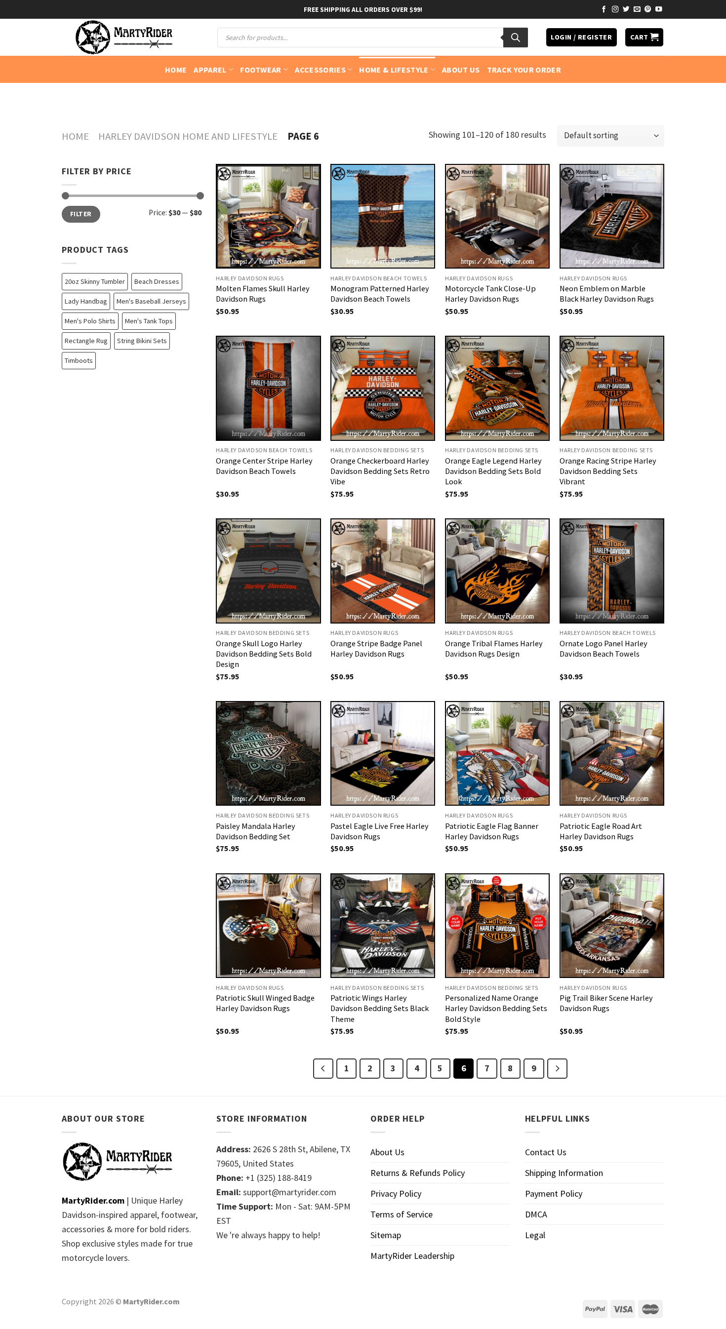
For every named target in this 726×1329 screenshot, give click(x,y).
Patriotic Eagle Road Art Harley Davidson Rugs (601, 831)
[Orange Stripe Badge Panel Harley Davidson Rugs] (382, 570)
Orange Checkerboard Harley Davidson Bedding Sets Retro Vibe (380, 471)
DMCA (536, 1214)
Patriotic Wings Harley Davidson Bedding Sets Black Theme (379, 1008)
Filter (80, 214)
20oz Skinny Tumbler (95, 281)
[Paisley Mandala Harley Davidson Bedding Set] (268, 753)
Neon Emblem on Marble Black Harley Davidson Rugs (607, 293)
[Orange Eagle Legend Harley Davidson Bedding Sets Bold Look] (497, 388)
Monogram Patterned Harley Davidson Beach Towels (379, 293)
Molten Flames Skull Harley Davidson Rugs (263, 293)
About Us (461, 70)
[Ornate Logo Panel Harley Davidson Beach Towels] (612, 570)
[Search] (515, 37)
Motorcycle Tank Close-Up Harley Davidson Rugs (490, 293)
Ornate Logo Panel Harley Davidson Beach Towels (603, 648)
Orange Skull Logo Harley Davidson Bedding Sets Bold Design (264, 653)
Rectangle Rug (86, 340)
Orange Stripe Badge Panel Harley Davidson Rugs (376, 648)
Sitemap (385, 1235)
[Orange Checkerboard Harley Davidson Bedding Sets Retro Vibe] (382, 388)
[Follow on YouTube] (658, 9)
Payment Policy (553, 1193)
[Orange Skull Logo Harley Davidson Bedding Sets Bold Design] (268, 570)
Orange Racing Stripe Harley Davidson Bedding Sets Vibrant (608, 471)
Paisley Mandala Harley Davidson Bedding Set (255, 831)
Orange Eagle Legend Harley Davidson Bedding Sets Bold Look (493, 471)
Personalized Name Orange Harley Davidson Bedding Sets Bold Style (496, 1008)
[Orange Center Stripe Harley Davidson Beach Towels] (268, 388)
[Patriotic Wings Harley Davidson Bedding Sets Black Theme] (382, 925)
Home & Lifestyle (393, 70)
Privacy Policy (395, 1193)
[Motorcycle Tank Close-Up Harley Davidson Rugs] (497, 216)
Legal (535, 1235)
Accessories (320, 70)
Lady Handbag (86, 301)
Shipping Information (564, 1172)
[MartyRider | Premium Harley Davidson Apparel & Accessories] (123, 37)
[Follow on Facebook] (604, 9)
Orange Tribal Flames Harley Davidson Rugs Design (494, 648)
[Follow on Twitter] (626, 9)
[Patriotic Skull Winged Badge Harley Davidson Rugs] (268, 925)
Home (176, 70)
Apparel (210, 70)
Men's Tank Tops (149, 320)
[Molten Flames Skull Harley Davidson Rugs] (268, 216)
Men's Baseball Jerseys (151, 301)
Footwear (261, 70)
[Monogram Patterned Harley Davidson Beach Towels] (382, 216)
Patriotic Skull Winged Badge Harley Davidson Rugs (265, 1003)
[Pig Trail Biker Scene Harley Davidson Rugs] (612, 925)
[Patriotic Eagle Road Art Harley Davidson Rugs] (612, 753)
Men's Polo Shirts (90, 320)
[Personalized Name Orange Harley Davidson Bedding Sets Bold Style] (497, 925)
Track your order (524, 70)
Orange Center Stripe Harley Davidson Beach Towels (264, 466)
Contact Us (545, 1152)
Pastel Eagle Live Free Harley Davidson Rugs (379, 831)
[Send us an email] (637, 9)
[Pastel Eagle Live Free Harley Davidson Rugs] (382, 753)
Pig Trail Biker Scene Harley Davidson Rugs (606, 1003)
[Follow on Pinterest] (648, 9)
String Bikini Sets (142, 340)
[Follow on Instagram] (615, 9)
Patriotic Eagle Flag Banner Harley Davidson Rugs (491, 831)
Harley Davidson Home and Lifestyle (188, 136)
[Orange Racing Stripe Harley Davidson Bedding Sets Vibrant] (612, 388)
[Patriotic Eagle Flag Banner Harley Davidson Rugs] (497, 753)
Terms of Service (401, 1214)
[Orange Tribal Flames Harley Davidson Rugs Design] (497, 570)
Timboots (79, 360)
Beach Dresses (156, 281)
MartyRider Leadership (412, 1255)
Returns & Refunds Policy (417, 1172)
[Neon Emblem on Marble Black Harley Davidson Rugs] (612, 216)
